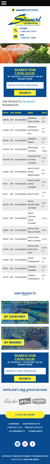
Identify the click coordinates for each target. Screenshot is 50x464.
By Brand (28, 101)
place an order (25, 414)
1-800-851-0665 (28, 38)
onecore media (31, 459)
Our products (31, 423)
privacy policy (34, 427)
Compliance (35, 431)
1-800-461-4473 (28, 31)
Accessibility (17, 431)
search (25, 93)
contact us (14, 427)
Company (13, 423)
